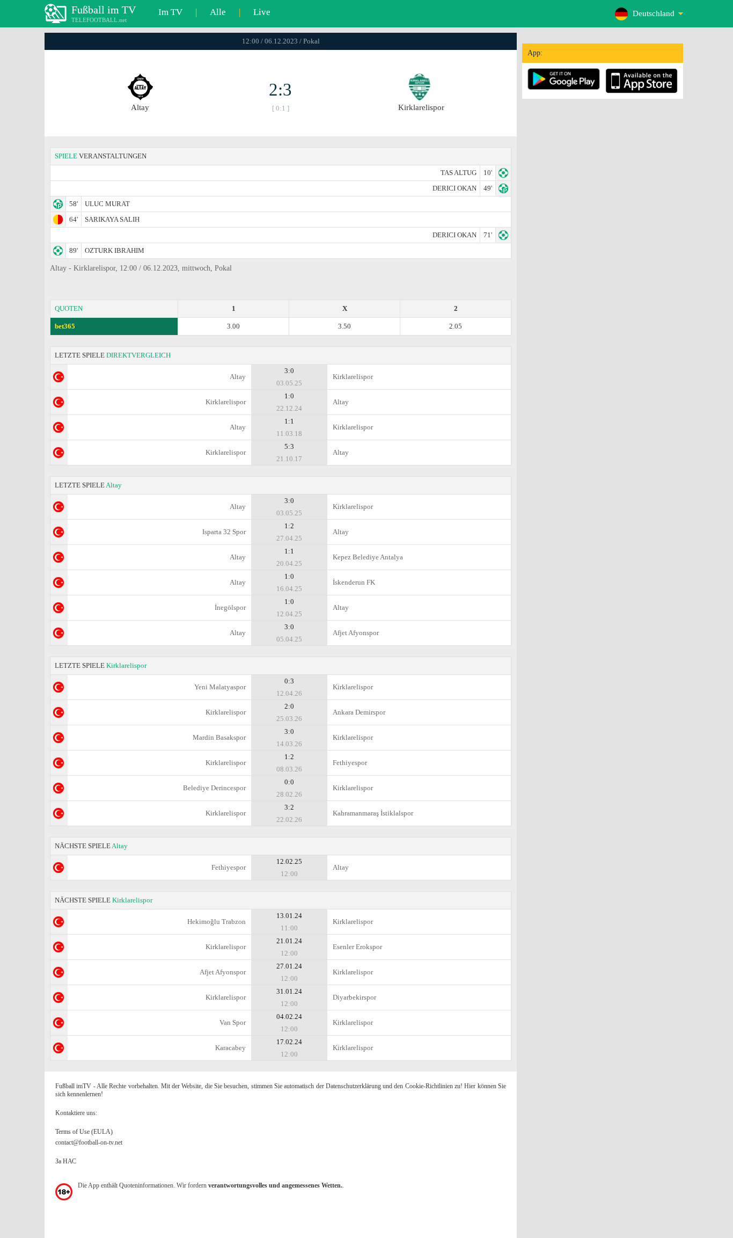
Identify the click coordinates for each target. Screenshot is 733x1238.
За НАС (65, 1161)
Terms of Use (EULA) (84, 1131)
